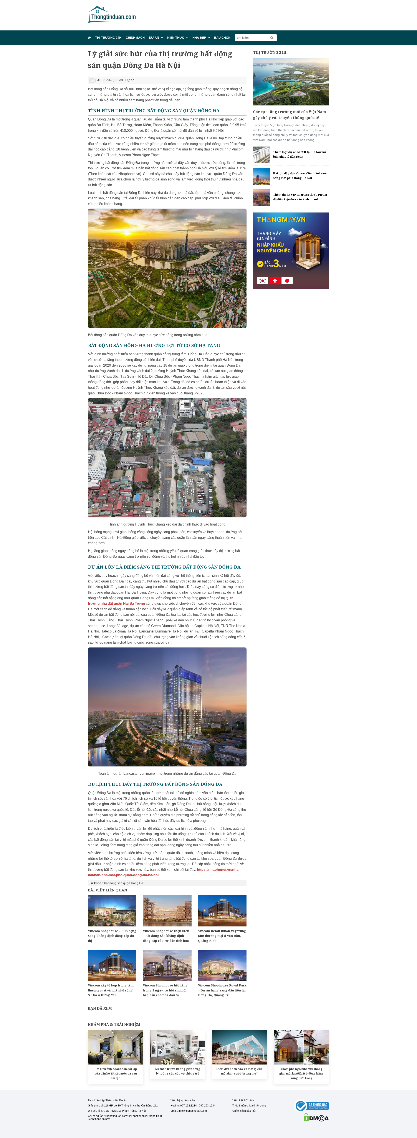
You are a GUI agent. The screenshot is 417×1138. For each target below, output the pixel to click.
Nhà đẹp (199, 37)
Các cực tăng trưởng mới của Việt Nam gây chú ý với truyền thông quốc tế (289, 114)
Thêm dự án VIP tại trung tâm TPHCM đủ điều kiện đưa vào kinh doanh (300, 197)
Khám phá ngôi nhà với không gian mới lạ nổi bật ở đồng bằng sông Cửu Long (301, 1073)
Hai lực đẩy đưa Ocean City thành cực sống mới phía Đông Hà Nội (300, 175)
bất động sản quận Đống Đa (123, 883)
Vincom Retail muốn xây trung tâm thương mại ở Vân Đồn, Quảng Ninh (222, 936)
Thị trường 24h (108, 37)
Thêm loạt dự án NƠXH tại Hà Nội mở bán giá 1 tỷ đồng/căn (299, 154)
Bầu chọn (222, 37)
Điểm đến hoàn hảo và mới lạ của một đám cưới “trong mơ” (239, 1071)
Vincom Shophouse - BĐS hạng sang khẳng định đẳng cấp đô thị (112, 936)
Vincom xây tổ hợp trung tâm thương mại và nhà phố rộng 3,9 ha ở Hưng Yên (111, 990)
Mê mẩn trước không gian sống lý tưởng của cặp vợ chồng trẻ (177, 1071)
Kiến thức (175, 37)
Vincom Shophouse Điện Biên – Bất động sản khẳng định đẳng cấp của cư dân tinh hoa (166, 936)
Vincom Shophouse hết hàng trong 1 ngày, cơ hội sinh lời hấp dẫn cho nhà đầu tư (165, 990)
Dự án (154, 37)
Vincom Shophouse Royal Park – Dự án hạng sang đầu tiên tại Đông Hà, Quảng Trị (222, 990)
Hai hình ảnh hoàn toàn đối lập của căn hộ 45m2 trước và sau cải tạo (115, 1073)
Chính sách (135, 37)
